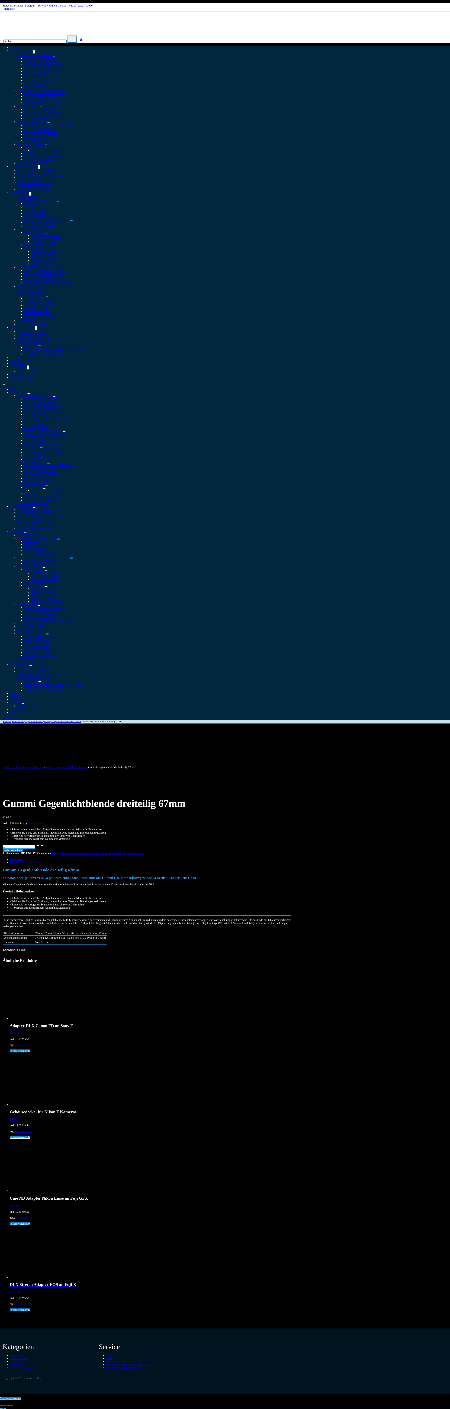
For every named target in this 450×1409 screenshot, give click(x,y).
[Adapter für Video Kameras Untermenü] (48, 122)
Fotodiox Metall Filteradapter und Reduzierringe (43, 219)
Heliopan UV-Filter (41, 254)
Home (13, 389)
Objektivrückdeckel (35, 213)
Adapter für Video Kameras (32, 121)
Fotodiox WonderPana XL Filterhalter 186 (40, 176)
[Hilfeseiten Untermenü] (28, 367)
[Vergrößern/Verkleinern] (1, 1405)
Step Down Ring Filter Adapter (41, 222)
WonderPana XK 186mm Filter (34, 189)
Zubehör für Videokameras (32, 661)
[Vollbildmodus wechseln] (5, 1405)
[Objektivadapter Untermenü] (34, 52)
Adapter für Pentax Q (36, 86)
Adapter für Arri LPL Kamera (40, 131)
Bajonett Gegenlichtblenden (39, 279)
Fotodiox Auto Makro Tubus (33, 334)
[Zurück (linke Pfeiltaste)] (1, 1408)
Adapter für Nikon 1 (35, 83)
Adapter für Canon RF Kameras (41, 58)
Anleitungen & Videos (29, 371)
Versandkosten (37, 823)
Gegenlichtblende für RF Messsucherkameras (49, 282)
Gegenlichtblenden (27, 266)
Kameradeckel (32, 203)
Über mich (15, 708)
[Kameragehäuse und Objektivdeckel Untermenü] (58, 201)
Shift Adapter (31, 153)
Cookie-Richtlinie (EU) (23, 1367)
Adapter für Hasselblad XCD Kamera (45, 109)
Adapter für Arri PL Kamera (39, 128)
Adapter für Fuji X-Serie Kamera (42, 67)
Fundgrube (16, 693)
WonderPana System (23, 166)
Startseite (7, 721)
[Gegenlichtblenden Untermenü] (39, 605)
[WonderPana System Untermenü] (39, 167)
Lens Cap (29, 206)
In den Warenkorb (13, 850)
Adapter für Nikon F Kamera (40, 96)
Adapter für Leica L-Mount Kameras (44, 71)
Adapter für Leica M (35, 74)
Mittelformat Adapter (28, 105)
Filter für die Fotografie (30, 229)
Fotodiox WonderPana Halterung (35, 183)
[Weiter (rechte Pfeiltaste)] (5, 1408)
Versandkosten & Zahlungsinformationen (128, 1364)
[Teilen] (8, 1405)
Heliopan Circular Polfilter (45, 251)
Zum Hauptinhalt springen (14, 1)
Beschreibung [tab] (17, 859)
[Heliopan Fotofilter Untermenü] (46, 586)
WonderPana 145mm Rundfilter (34, 173)
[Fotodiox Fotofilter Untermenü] (46, 570)
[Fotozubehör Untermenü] (30, 194)
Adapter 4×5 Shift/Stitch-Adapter (42, 159)
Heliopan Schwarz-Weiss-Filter (48, 263)
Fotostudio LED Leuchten (31, 285)
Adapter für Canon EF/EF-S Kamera (44, 93)
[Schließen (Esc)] (12, 1405)
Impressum (112, 1355)
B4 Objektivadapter (35, 137)
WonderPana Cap (26, 186)
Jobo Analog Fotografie (30, 289)
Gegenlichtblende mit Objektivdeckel (44, 273)
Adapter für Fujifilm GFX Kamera (43, 112)
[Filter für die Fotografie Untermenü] (44, 567)
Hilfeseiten (18, 366)
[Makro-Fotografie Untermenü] (36, 328)
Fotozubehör (19, 192)
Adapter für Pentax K (36, 99)
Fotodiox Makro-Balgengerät (33, 341)
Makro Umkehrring (27, 344)
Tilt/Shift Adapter (33, 147)
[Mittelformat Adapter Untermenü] (41, 447)
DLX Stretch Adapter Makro (33, 331)
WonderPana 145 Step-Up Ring (34, 180)
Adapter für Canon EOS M (39, 80)
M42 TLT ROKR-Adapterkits (47, 150)
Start (5, 767)
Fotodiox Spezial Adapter (31, 143)
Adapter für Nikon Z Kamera (40, 61)
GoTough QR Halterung (37, 301)
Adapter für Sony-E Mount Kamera (43, 64)
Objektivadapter (21, 50)
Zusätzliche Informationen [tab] (24, 862)
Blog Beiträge (17, 699)
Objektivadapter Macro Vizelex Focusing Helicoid (45, 338)
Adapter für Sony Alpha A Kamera (43, 102)
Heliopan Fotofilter (34, 247)
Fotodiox (101, 853)
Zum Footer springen (41, 1)
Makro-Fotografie (22, 327)
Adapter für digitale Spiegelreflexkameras (40, 90)
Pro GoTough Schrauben (38, 314)
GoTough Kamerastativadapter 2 (42, 304)
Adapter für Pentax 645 (37, 118)
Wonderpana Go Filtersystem (40, 317)
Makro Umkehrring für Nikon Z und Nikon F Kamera (54, 350)
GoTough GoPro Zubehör (31, 295)
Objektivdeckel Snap (35, 210)
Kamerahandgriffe (27, 197)
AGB (109, 1358)
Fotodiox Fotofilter (34, 232)
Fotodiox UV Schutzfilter (45, 238)
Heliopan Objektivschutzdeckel (41, 216)
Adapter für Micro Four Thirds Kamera (45, 77)
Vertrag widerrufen (22, 377)
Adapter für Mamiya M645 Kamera (43, 115)
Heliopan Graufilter (41, 260)
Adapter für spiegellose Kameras (35, 55)
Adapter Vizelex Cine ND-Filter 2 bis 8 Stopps (50, 124)
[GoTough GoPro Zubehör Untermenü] (47, 296)
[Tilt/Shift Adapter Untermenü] (44, 488)
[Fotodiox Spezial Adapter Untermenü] (46, 485)
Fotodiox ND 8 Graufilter (45, 241)
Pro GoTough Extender (37, 308)
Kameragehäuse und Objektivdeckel (37, 200)
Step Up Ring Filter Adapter (39, 225)
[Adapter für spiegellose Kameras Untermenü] (54, 56)
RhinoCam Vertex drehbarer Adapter (44, 156)
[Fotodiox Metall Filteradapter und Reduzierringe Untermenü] (71, 220)
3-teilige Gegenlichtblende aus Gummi (45, 270)
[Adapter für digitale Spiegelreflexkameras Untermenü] (64, 431)
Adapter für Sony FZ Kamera (40, 140)
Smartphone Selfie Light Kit (32, 292)
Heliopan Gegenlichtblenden (40, 276)
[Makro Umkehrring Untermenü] (39, 345)
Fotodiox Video (18, 696)
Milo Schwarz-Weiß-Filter (38, 244)
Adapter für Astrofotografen (32, 503)
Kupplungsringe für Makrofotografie (44, 353)
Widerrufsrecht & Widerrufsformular (126, 1367)
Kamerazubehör (25, 320)
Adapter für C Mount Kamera (40, 134)
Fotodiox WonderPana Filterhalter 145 (38, 170)
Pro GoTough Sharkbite (37, 311)
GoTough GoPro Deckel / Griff (41, 298)
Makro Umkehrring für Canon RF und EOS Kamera (53, 347)
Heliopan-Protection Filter (45, 257)
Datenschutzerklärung (118, 1361)
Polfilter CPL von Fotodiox (46, 235)
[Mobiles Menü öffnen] (4, 384)
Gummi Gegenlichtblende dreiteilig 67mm (41, 870)
